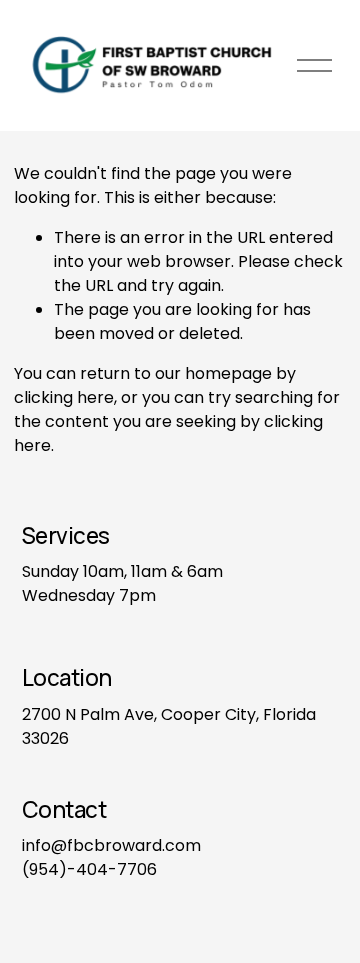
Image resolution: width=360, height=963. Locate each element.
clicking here (64, 397)
